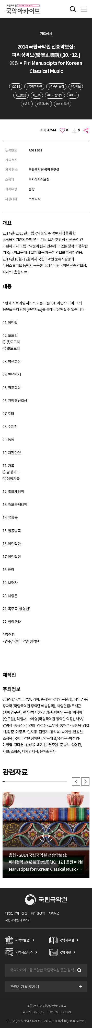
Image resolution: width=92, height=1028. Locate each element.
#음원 (26, 104)
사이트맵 (54, 913)
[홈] (23, 3)
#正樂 (37, 95)
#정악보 (76, 86)
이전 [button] (76, 781)
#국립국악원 (34, 86)
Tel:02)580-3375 (32, 1012)
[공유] (86, 130)
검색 (78, 970)
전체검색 (72, 9)
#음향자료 (43, 104)
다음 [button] (85, 781)
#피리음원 (62, 104)
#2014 (16, 86)
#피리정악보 (55, 95)
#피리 (72, 95)
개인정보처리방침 (16, 913)
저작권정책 (37, 913)
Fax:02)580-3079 (59, 1012)
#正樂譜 (21, 95)
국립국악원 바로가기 (17, 920)
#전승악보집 (56, 86)
